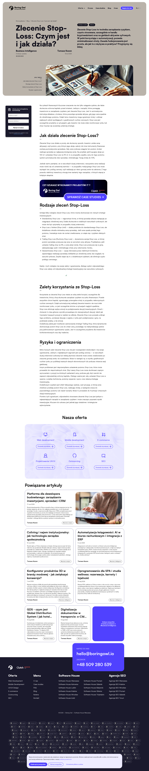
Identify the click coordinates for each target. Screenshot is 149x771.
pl (137, 8)
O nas (116, 8)
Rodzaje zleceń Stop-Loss (34, 84)
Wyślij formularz (18, 128)
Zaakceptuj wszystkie (38, 764)
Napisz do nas (127, 8)
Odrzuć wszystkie (56, 764)
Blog (109, 8)
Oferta (80, 8)
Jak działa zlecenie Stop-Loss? (32, 81)
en (140, 8)
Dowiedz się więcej (44, 446)
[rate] (16, 56)
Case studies (100, 8)
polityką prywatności (65, 759)
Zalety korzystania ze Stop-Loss (32, 87)
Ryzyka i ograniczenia (35, 90)
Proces (90, 8)
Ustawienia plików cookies (74, 764)
